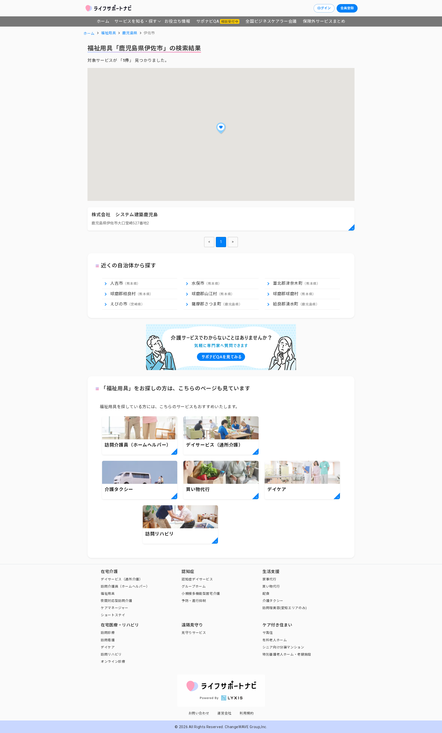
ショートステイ (113, 615)
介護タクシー (272, 601)
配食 (265, 593)
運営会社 (224, 713)
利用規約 (247, 713)
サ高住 (267, 633)
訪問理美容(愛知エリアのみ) (284, 608)
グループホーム (194, 586)
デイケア (108, 647)
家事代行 (269, 579)
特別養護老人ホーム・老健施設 (286, 654)
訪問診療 (108, 633)
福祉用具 (108, 593)
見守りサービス (194, 633)
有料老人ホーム (274, 640)
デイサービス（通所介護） (122, 579)
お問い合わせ (199, 713)
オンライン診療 (113, 661)
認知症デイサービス (197, 579)
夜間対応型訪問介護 (116, 601)
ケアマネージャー (114, 608)
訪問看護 (108, 640)
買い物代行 (271, 586)
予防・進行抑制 (194, 601)
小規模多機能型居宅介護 (201, 593)
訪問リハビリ (111, 654)
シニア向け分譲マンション (283, 647)
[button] (221, 128)
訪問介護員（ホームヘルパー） (125, 586)
